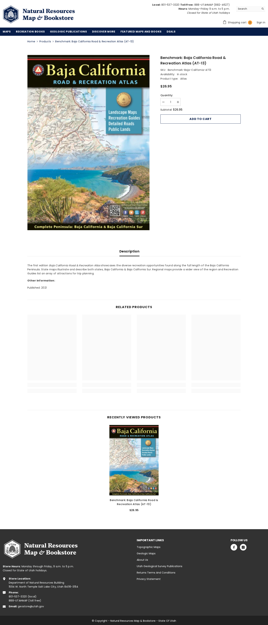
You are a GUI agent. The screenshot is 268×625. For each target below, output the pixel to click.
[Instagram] (243, 547)
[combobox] (248, 8)
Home (31, 41)
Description (129, 251)
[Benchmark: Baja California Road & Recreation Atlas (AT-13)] (134, 460)
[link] (52, 385)
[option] (88, 142)
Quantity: (166, 95)
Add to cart (200, 119)
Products (45, 41)
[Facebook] (234, 547)
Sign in (261, 22)
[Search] (250, 9)
